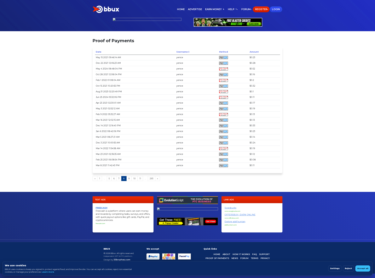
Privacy (265, 258)
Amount (254, 52)
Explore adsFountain (235, 221)
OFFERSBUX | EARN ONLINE (240, 214)
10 (134, 178)
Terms (254, 258)
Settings (335, 268)
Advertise (195, 9)
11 (140, 178)
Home (181, 9)
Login (276, 9)
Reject (348, 268)
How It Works (241, 254)
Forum (245, 9)
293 (151, 178)
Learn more (48, 272)
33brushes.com (122, 259)
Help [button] (231, 9)
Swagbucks (230, 208)
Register (261, 9)
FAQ (254, 254)
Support (264, 254)
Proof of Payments (217, 258)
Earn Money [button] (213, 9)
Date (98, 52)
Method (223, 52)
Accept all (362, 268)
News (234, 258)
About (226, 254)
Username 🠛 (182, 52)
